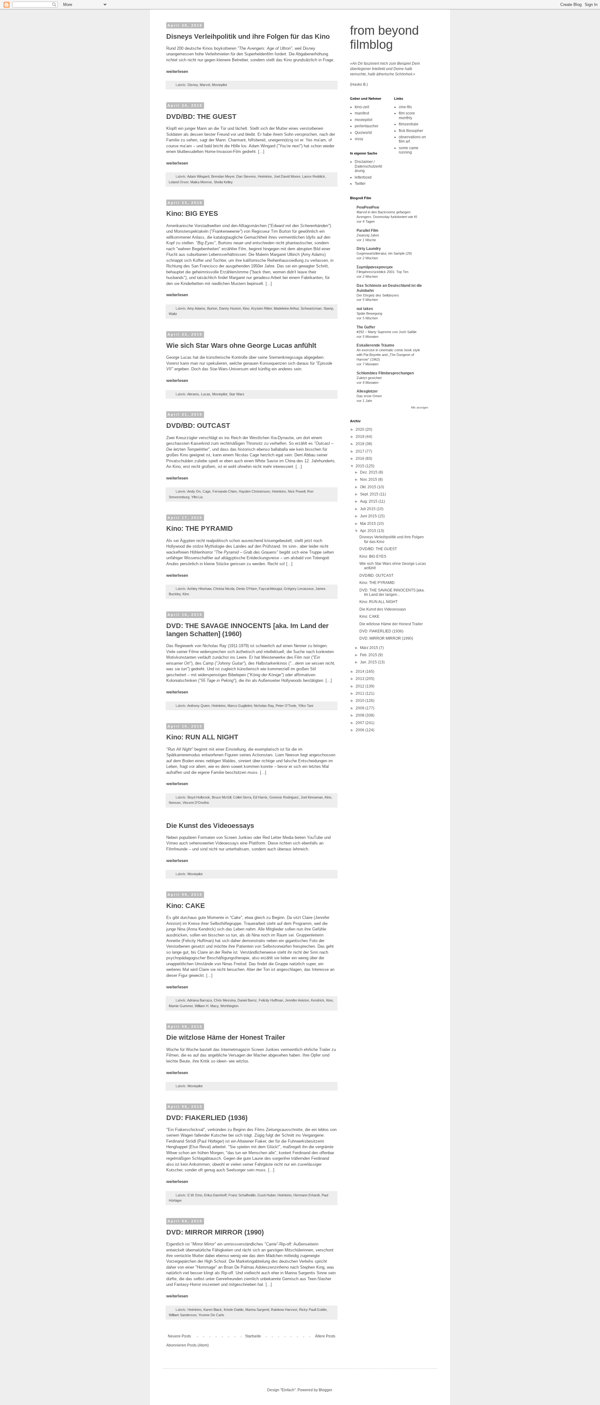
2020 (360, 429)
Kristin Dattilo (233, 1309)
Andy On (194, 491)
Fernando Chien (224, 491)
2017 (360, 451)
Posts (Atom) (198, 1345)
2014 (360, 671)
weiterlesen (177, 71)
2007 (360, 723)
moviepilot (363, 120)
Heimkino (265, 176)
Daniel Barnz (247, 1000)
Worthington (229, 1006)
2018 (360, 444)
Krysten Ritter (261, 308)
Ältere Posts (325, 1336)
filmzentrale (408, 124)
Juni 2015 (369, 516)
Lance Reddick (313, 176)
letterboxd (363, 177)
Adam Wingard (198, 176)
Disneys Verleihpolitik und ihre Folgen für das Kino (248, 36)
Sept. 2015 (369, 494)
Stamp (328, 308)
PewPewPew (368, 207)
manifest (362, 113)
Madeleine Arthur (286, 308)
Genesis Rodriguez (284, 797)
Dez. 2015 (369, 472)
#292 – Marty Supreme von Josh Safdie (387, 332)
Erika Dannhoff (215, 1195)
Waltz (173, 314)
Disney (193, 85)
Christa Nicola (223, 589)
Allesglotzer (367, 391)
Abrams (193, 394)
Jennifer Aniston (297, 1000)
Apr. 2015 (368, 531)
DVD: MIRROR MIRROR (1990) (215, 1232)
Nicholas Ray (264, 706)
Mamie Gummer (181, 1006)
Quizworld (363, 132)
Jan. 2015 (369, 662)
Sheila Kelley (223, 182)
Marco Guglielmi (240, 706)
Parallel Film (367, 230)
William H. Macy (206, 1006)
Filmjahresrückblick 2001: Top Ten (382, 272)
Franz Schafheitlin (242, 1195)
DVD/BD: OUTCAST (198, 425)
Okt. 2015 (368, 487)
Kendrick (317, 1000)
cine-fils (405, 107)
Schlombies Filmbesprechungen (385, 373)
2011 (360, 693)
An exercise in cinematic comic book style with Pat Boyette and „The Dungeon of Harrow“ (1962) (388, 354)
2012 (360, 686)
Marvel (205, 85)
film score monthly (407, 115)
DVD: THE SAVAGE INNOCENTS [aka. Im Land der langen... (392, 592)
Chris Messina (225, 1000)
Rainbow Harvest (284, 1309)
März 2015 (369, 648)
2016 (360, 458)
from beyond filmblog (384, 37)
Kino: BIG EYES (192, 213)
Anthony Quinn (198, 706)
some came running (408, 150)
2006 (360, 730)
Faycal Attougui (270, 589)
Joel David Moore (287, 176)
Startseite (253, 1336)
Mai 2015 (368, 523)
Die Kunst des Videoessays (210, 825)
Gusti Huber (267, 1195)
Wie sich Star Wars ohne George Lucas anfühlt (241, 345)
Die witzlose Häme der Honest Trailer (225, 1037)
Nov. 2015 (369, 479)
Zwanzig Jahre (368, 235)
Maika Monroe (201, 182)
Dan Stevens (246, 176)
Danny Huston (230, 308)
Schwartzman (311, 308)
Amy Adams (196, 308)
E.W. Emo (195, 1195)
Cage (206, 491)
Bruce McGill (221, 797)
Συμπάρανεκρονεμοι (374, 267)
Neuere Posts (179, 1336)
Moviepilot (219, 85)
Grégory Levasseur (298, 589)
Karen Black (212, 1309)
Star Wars (236, 394)
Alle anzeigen (419, 407)
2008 (360, 715)
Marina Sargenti (257, 1309)
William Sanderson (183, 1315)
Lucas (205, 394)
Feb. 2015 (369, 655)
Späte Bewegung (369, 313)
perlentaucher (366, 126)
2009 (360, 708)
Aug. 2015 (369, 501)
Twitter (360, 183)
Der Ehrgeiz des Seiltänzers (378, 295)
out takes (365, 309)
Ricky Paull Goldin (313, 1309)
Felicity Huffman (271, 1000)
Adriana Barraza (199, 1000)
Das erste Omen (369, 396)
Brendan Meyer (222, 176)
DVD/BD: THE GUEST (201, 116)
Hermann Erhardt (306, 1195)
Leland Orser (178, 182)
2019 (360, 436)
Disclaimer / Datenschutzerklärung (368, 166)
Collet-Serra (242, 797)
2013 (360, 679)
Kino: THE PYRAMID (199, 528)
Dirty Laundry (369, 248)
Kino (246, 308)
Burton (212, 308)
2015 (360, 466)
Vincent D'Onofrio (195, 802)
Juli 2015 (368, 509)
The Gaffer (366, 327)
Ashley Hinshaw (199, 589)
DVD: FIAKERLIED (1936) (207, 1118)
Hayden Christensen (254, 491)
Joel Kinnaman (312, 797)
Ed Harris (260, 797)
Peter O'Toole (286, 706)
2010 (360, 700)
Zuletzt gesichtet (369, 378)
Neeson (175, 802)
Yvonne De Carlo (211, 1315)
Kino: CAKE (185, 906)
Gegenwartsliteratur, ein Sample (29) (384, 253)
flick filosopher (411, 131)
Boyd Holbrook (199, 797)
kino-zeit (362, 107)
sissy (359, 139)
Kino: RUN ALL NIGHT (202, 737)
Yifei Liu (197, 497)
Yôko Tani (305, 706)
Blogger (325, 1390)
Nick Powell (296, 491)
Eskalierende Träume (375, 345)
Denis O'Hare (246, 589)
